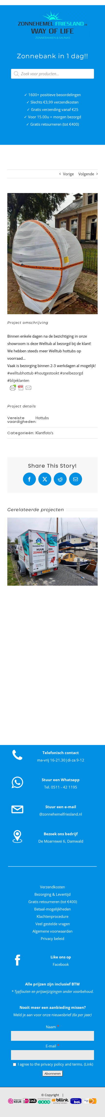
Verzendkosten (52, 886)
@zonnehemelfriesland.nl (60, 814)
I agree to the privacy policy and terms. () (55, 1064)
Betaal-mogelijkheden (52, 909)
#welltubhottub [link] (20, 373)
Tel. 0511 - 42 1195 (60, 787)
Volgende (86, 173)
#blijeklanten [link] (18, 380)
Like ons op (61, 956)
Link (88, 1064)
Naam (52, 1026)
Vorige (68, 173)
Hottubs (42, 417)
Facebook (61, 964)
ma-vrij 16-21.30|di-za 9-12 (60, 760)
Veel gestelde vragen (52, 923)
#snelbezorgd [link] (71, 373)
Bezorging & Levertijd (52, 894)
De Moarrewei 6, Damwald (60, 841)
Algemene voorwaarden (52, 931)
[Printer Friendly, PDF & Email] (20, 387)
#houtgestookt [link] (46, 373)
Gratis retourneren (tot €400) (52, 901)
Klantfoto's (44, 432)
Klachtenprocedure (52, 916)
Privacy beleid (52, 938)
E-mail (53, 1045)
